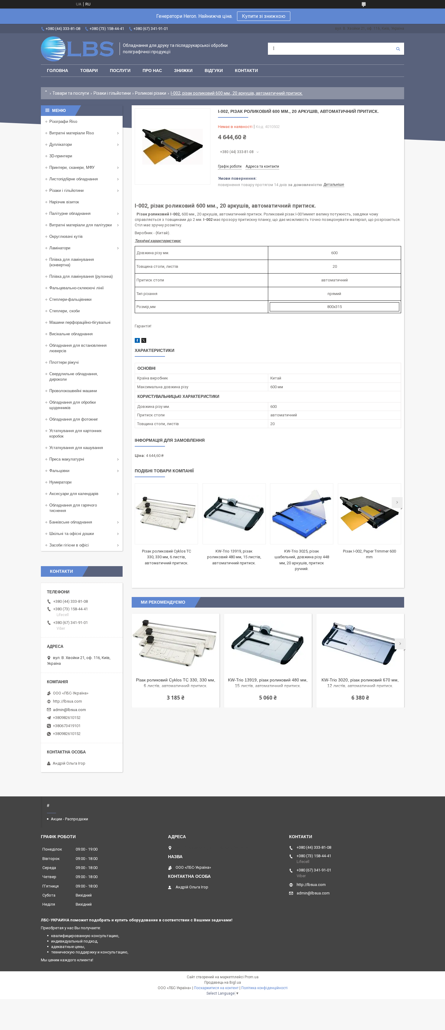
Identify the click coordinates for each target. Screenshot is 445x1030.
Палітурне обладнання (70, 213)
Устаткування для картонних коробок (75, 433)
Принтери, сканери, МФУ (71, 167)
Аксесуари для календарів (73, 493)
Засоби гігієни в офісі (69, 545)
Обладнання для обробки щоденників (72, 405)
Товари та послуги (70, 93)
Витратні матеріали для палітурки (80, 225)
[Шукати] (398, 49)
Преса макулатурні (66, 459)
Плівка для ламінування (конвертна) (71, 262)
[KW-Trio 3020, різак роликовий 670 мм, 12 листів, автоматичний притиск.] (360, 644)
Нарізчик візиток (64, 202)
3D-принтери (60, 156)
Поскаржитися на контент (216, 988)
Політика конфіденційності (264, 988)
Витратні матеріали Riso (71, 133)
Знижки (183, 70)
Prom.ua (252, 977)
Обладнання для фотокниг (73, 419)
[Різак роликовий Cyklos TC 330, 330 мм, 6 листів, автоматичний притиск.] (166, 513)
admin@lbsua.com (69, 709)
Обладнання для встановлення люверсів (78, 348)
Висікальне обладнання (71, 334)
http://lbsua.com (67, 701)
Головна (57, 70)
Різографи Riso (63, 121)
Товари (89, 70)
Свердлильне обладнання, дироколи (73, 377)
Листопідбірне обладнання (73, 179)
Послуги (120, 70)
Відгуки (214, 70)
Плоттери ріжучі (64, 362)
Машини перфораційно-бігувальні (79, 322)
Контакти (246, 70)
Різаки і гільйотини (112, 93)
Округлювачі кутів (66, 236)
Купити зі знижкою (263, 16)
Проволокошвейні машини (73, 391)
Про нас (152, 70)
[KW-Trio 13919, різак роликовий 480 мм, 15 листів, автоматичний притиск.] (234, 513)
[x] (143, 341)
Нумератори (60, 482)
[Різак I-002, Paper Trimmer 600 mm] (369, 513)
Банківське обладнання (70, 522)
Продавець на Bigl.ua (222, 982)
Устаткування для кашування (76, 447)
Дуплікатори (60, 144)
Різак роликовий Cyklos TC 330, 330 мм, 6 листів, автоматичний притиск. (166, 557)
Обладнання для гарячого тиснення (73, 508)
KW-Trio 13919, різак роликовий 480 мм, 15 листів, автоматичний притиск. (234, 557)
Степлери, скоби (64, 311)
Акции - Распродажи (69, 819)
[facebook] (137, 341)
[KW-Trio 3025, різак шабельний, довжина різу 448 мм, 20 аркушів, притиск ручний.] (301, 513)
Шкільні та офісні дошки (71, 533)
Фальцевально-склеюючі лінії (76, 288)
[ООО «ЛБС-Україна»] (77, 48)
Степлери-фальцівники (70, 299)
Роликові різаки (150, 93)
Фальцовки (59, 470)
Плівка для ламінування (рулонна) (81, 276)
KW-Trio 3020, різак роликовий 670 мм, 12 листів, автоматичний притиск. (360, 682)
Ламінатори (59, 248)
